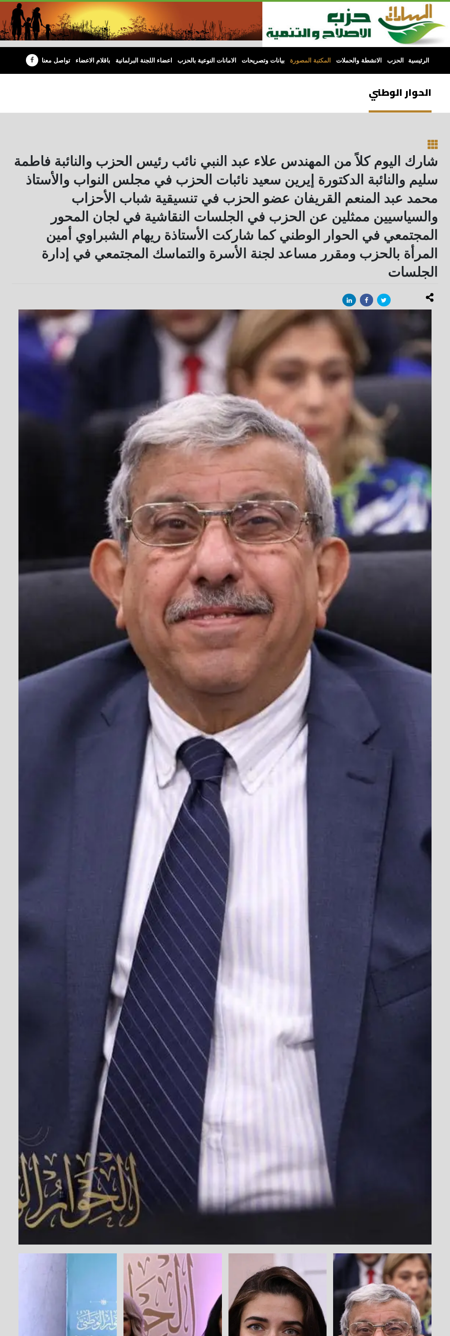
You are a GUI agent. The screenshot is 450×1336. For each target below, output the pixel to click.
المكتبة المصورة (310, 60)
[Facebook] (32, 60)
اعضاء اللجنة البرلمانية (144, 60)
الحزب (395, 60)
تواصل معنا (56, 60)
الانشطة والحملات (359, 60)
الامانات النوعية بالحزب (207, 60)
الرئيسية (418, 60)
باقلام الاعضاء (93, 60)
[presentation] (18, 776)
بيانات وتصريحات (263, 60)
